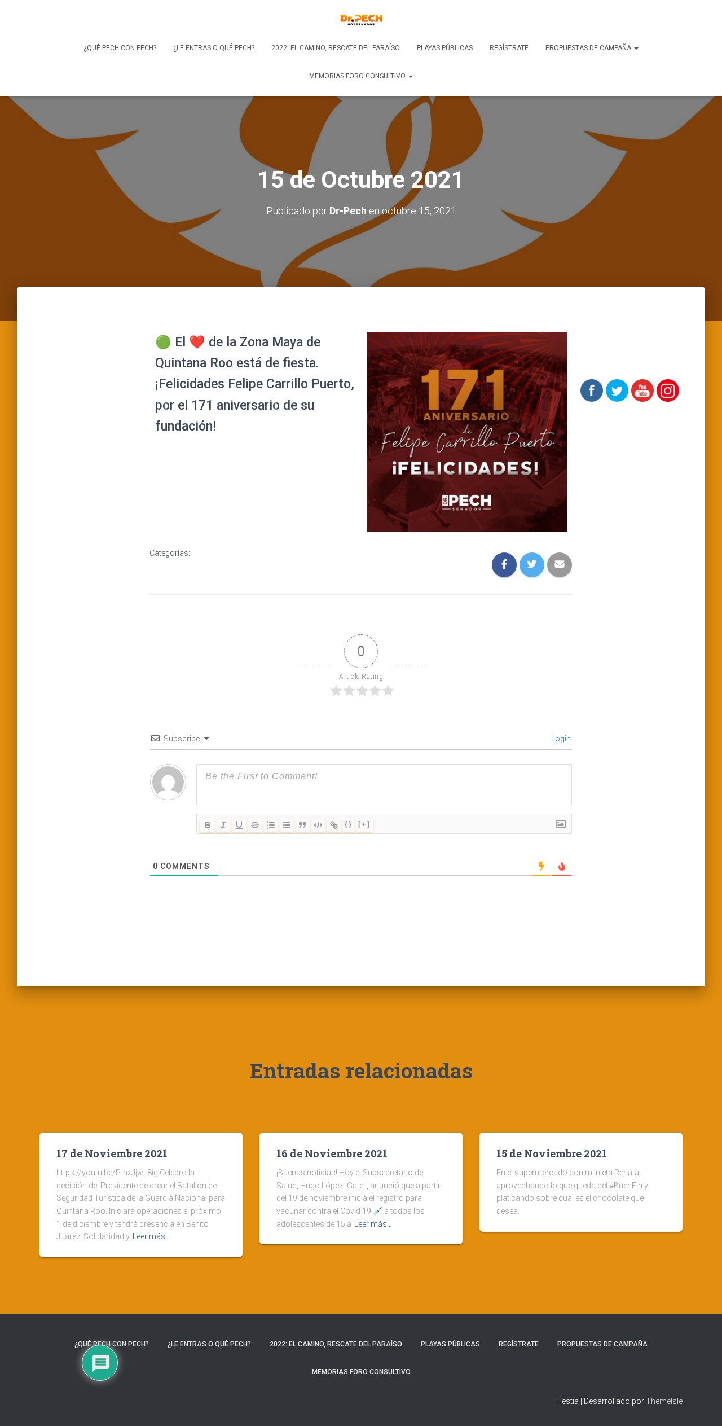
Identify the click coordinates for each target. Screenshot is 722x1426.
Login (560, 738)
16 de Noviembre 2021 (332, 1153)
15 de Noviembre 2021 (551, 1153)
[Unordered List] (286, 825)
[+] (364, 824)
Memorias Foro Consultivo (358, 76)
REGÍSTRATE (509, 48)
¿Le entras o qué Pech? (213, 48)
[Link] (334, 825)
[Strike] (255, 825)
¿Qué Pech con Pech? (119, 48)
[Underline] (239, 825)
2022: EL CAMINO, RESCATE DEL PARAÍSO (335, 48)
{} (349, 824)
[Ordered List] (271, 825)
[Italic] (223, 825)
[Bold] (207, 825)
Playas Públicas (445, 48)
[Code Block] (318, 825)
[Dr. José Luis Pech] (361, 20)
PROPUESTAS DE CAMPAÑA (589, 48)
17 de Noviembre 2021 (112, 1153)
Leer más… (151, 1236)
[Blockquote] (302, 825)
